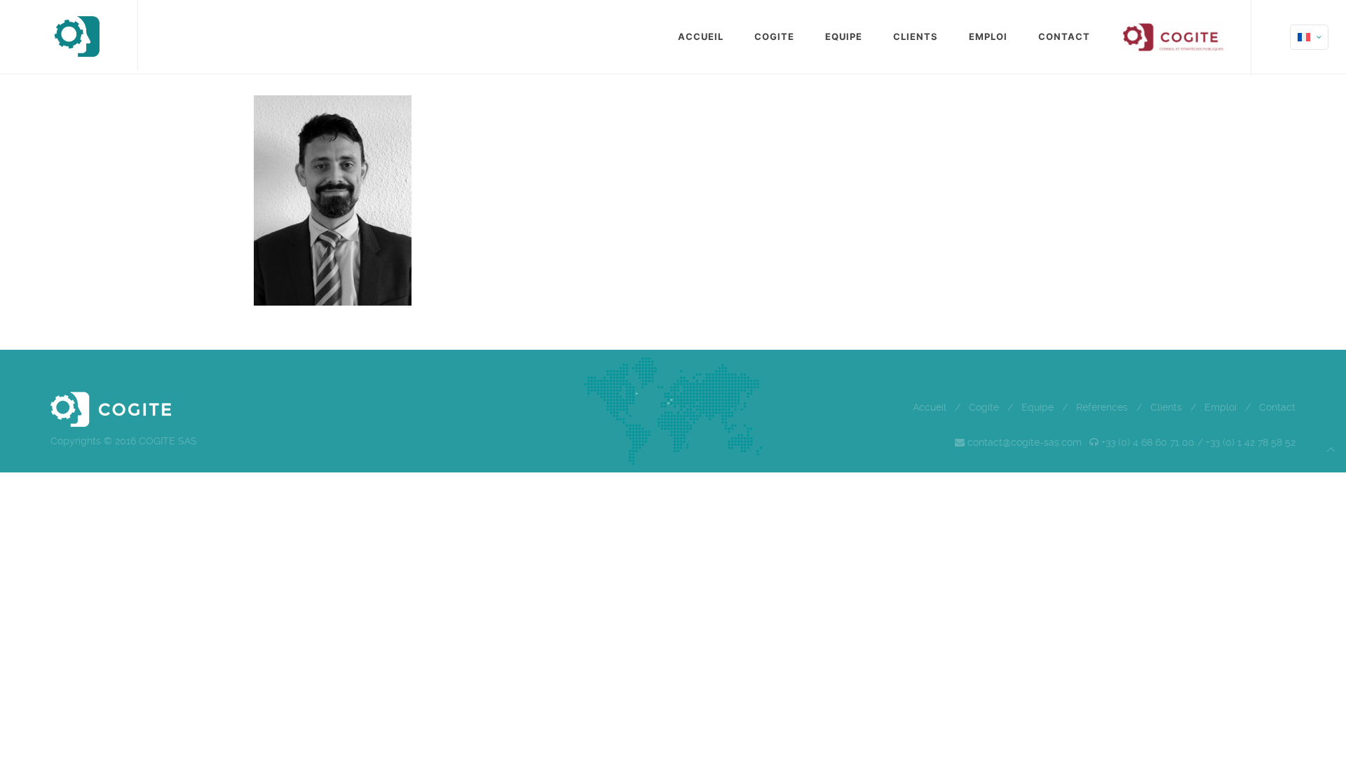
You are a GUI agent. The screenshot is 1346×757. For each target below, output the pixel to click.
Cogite (984, 407)
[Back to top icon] (1330, 449)
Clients (1166, 407)
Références (1102, 407)
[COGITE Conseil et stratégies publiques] (76, 35)
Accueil (929, 407)
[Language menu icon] (1309, 37)
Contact (1277, 407)
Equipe (1037, 407)
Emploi (1220, 407)
